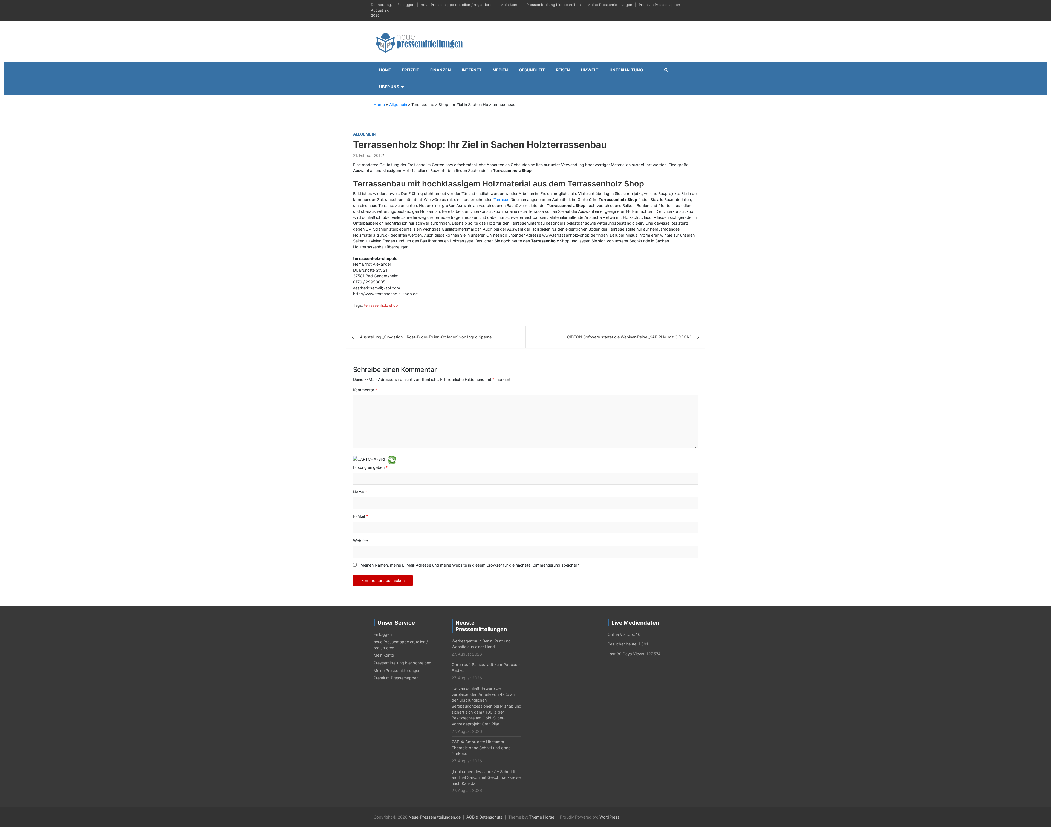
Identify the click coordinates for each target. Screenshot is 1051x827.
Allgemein (398, 104)
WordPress (609, 817)
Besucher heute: (623, 644)
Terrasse (501, 199)
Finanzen (440, 70)
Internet (472, 70)
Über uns (389, 86)
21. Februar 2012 (368, 155)
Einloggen (405, 4)
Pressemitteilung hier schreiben (553, 4)
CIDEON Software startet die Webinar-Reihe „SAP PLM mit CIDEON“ (629, 337)
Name (360, 492)
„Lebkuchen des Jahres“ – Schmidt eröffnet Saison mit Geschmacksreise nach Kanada (486, 777)
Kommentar (365, 389)
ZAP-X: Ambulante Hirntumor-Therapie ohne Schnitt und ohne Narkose (481, 747)
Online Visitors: (622, 634)
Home (385, 70)
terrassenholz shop (381, 305)
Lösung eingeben (370, 467)
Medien (500, 70)
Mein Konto (510, 4)
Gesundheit (532, 70)
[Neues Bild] (392, 459)
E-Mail (360, 516)
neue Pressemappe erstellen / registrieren (457, 4)
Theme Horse (541, 817)
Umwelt (590, 70)
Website (360, 540)
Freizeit (410, 70)
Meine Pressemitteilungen (609, 4)
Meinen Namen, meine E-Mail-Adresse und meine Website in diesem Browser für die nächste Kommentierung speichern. (470, 565)
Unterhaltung (626, 70)
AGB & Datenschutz (484, 817)
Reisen (563, 70)
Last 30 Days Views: (627, 653)
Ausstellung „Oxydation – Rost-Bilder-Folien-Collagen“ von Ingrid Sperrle (426, 337)
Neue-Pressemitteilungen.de (435, 817)
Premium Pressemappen (659, 4)
